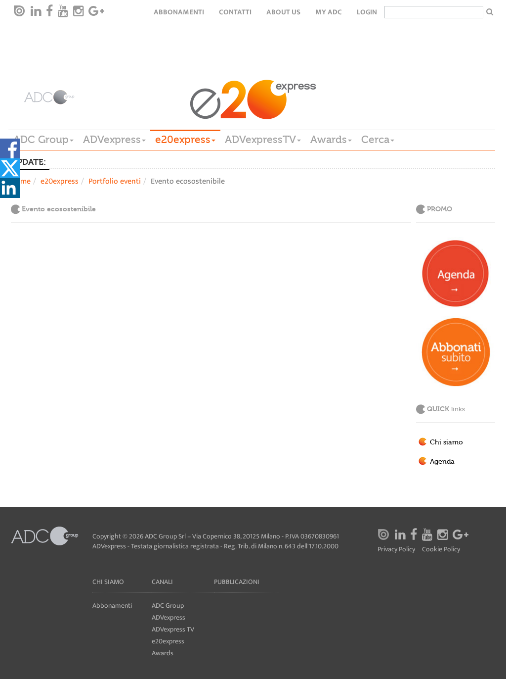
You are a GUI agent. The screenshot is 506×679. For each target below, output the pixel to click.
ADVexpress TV (173, 629)
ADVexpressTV (260, 140)
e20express (183, 140)
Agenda (442, 462)
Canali (162, 581)
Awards (328, 140)
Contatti (235, 12)
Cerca (375, 140)
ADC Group (41, 140)
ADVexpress (112, 140)
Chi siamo (446, 442)
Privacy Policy (396, 549)
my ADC (328, 12)
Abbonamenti (179, 12)
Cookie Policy (441, 549)
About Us (283, 12)
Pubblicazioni (236, 581)
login (367, 12)
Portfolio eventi (114, 181)
